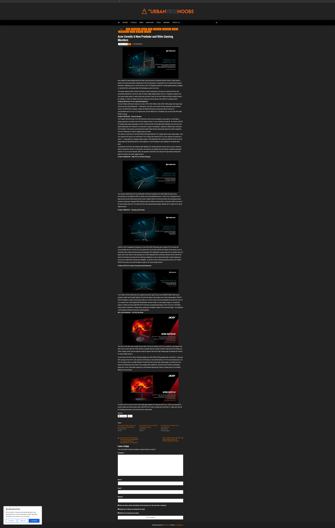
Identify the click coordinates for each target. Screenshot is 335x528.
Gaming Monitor (135, 29)
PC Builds (133, 22)
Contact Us (176, 22)
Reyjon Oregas (138, 44)
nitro (150, 29)
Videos (158, 22)
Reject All (23, 520)
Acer (128, 29)
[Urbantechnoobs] (118, 22)
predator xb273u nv (123, 31)
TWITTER (119, 1)
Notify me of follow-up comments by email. (132, 509)
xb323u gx (147, 31)
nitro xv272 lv (157, 29)
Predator (175, 29)
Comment (121, 453)
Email (120, 488)
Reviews (125, 22)
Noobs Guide (150, 22)
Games (141, 22)
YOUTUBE (122, 1)
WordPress (166, 525)
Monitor (144, 29)
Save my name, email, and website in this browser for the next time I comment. (142, 505)
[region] (22, 515)
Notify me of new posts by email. (129, 513)
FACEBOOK (124, 1)
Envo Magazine (179, 525)
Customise (11, 520)
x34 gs (132, 31)
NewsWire (166, 22)
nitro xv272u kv (166, 29)
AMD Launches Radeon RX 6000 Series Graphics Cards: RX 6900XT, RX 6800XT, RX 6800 (171, 439)
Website (120, 497)
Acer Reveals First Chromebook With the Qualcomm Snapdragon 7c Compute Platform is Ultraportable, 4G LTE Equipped (129, 440)
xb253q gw (139, 31)
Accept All (34, 520)
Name (120, 479)
